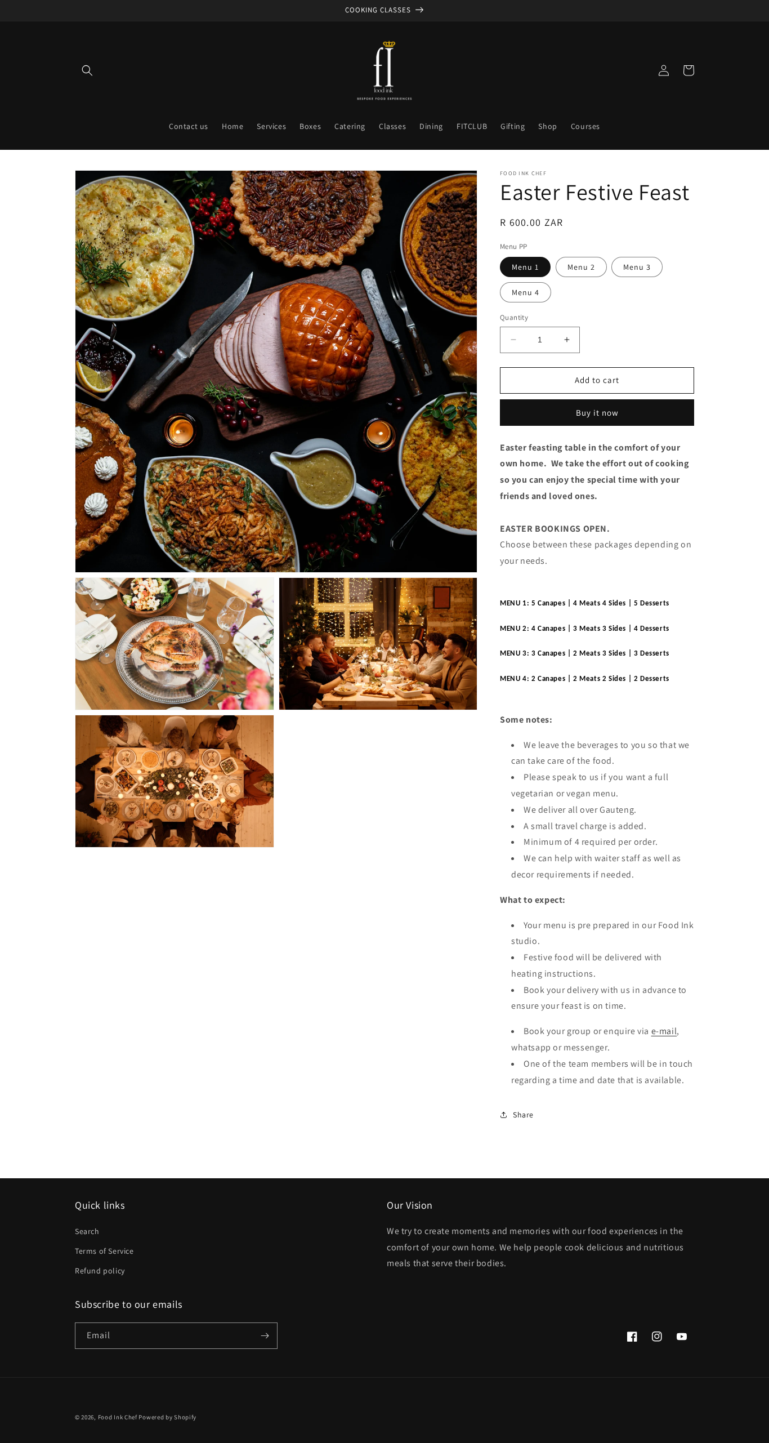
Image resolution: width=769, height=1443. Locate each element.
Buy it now (597, 412)
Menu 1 (525, 267)
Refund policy (100, 1271)
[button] (87, 70)
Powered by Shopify (167, 1417)
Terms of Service (104, 1251)
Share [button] (523, 1115)
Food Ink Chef (117, 1417)
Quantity (514, 317)
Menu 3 (637, 267)
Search (87, 1231)
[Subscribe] (264, 1335)
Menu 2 (581, 267)
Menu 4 (525, 292)
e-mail (664, 1031)
